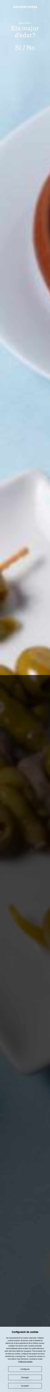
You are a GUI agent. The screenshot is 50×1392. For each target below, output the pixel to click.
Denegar (25, 1377)
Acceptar (25, 1386)
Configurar (25, 1369)
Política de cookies (25, 1362)
